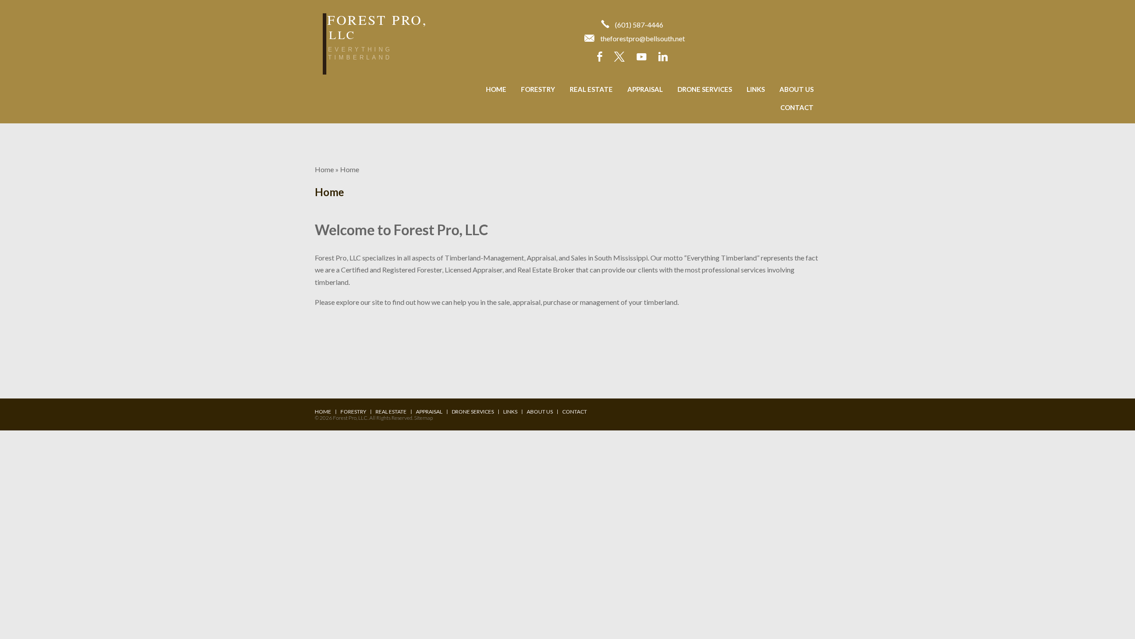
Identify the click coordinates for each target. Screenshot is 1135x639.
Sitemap (423, 417)
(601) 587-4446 (639, 24)
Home (496, 89)
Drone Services (704, 89)
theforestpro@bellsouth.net (642, 38)
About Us (796, 89)
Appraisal (645, 89)
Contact (797, 107)
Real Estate (591, 89)
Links (756, 89)
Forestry (538, 89)
